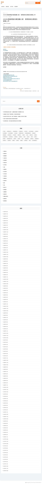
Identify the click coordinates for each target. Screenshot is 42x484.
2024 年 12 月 (5, 252)
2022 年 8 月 (5, 315)
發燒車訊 (3, 6)
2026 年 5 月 (5, 218)
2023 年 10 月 (5, 283)
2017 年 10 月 (5, 443)
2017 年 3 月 (5, 459)
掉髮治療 (5, 162)
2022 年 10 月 (5, 310)
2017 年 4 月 (5, 457)
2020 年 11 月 (5, 362)
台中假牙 (25, 131)
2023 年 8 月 (5, 288)
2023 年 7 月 (5, 290)
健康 (2, 2)
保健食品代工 (9, 131)
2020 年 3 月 (5, 380)
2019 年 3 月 (5, 407)
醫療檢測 (5, 198)
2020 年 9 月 (5, 367)
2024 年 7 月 (5, 263)
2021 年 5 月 (5, 349)
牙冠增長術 (10, 136)
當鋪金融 (7, 6)
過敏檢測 (31, 138)
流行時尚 (11, 6)
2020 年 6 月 (5, 373)
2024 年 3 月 (5, 272)
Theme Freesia (33, 482)
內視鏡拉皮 (20, 131)
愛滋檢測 (33, 133)
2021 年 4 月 (5, 351)
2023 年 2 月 (5, 301)
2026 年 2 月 (5, 225)
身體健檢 (5, 191)
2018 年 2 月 (5, 434)
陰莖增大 (4, 140)
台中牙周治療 (31, 131)
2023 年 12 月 (5, 279)
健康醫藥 (16, 6)
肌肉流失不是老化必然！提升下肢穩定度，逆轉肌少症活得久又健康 (14, 116)
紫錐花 (35, 136)
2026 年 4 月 (5, 220)
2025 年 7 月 (5, 238)
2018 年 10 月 (5, 418)
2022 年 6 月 (5, 319)
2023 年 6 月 (5, 292)
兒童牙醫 (5, 158)
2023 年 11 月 (5, 281)
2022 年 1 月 (5, 331)
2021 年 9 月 (5, 340)
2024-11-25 (6, 13)
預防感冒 (25, 140)
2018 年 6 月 (5, 425)
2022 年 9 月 (5, 313)
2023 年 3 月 (5, 299)
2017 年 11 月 (5, 441)
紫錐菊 (4, 138)
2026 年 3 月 (5, 222)
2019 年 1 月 (5, 412)
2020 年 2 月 (5, 382)
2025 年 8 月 (5, 236)
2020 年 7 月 (5, 371)
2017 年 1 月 (5, 463)
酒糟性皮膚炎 (5, 196)
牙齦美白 (20, 136)
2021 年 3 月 (5, 353)
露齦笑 (21, 140)
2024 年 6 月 (5, 265)
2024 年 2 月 (5, 274)
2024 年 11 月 (5, 254)
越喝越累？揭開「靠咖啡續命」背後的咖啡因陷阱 (11, 114)
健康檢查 (5, 153)
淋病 (4, 167)
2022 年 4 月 (5, 324)
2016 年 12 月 (5, 466)
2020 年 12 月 (5, 360)
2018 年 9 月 (5, 421)
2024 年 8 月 (5, 261)
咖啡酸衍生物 (21, 133)
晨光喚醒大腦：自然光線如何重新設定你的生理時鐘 (12, 120)
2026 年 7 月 (5, 213)
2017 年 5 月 (5, 454)
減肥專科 (5, 169)
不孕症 (4, 131)
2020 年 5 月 (5, 376)
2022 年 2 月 (5, 328)
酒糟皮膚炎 (36, 138)
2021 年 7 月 (5, 344)
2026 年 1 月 (5, 227)
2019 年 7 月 (5, 398)
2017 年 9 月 (5, 445)
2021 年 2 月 (5, 355)
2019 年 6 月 (5, 400)
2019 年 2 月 (5, 409)
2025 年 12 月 (5, 229)
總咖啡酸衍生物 (9, 138)
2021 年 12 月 (5, 333)
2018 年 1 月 (5, 436)
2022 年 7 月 (5, 317)
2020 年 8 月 (5, 369)
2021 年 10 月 (5, 337)
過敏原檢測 (26, 138)
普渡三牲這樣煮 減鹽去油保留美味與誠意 (10, 118)
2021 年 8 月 (5, 342)
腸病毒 (15, 138)
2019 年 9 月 (5, 394)
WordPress (39, 482)
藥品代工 (5, 187)
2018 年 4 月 (5, 430)
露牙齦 (17, 140)
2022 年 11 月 (5, 308)
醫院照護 (5, 200)
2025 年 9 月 (5, 234)
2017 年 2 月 (5, 461)
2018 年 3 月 (5, 432)
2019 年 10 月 (5, 391)
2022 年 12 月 (5, 306)
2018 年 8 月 (5, 423)
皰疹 (24, 136)
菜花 (22, 138)
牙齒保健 (5, 176)
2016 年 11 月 (5, 468)
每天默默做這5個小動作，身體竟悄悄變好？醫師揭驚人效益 (13, 111)
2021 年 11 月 (5, 335)
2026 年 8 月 (5, 211)
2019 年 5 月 (5, 403)
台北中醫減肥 (10, 133)
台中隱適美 (5, 133)
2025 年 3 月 (5, 247)
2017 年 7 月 (5, 450)
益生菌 (28, 136)
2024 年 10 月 (5, 256)
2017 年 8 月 (5, 448)
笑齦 (31, 136)
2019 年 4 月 (5, 405)
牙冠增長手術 (5, 136)
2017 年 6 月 (5, 452)
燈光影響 (5, 171)
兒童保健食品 (15, 131)
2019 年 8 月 (5, 396)
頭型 (29, 140)
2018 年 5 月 (5, 427)
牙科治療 (5, 173)
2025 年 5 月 (5, 243)
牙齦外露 (15, 136)
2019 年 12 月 (5, 387)
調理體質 (5, 189)
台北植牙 (15, 133)
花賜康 (19, 138)
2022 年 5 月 (5, 322)
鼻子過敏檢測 (34, 140)
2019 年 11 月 (5, 389)
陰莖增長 (9, 140)
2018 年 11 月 (5, 416)
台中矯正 (36, 131)
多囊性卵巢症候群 (27, 133)
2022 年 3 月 (5, 326)
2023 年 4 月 (5, 297)
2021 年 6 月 (5, 346)
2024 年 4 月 (5, 270)
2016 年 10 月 (5, 470)
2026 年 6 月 (5, 216)
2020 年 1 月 (5, 385)
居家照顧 (5, 160)
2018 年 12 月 (5, 414)
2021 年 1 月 (5, 358)
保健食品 (5, 151)
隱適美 (13, 140)
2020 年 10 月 (5, 364)
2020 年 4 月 (5, 378)
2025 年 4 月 (5, 245)
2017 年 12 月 (5, 439)
